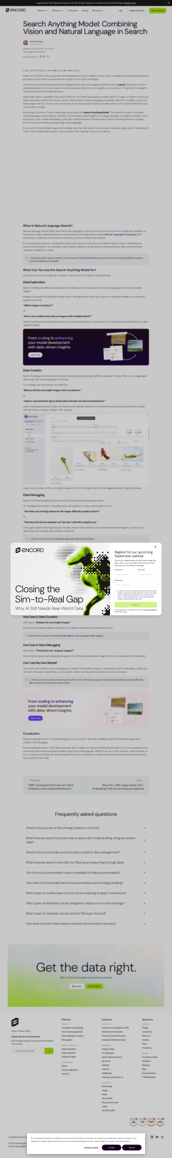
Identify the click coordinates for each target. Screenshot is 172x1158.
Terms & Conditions (150, 610)
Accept (112, 1147)
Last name (141, 570)
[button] (155, 546)
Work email (119, 580)
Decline (132, 1147)
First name (119, 570)
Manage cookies (91, 1147)
